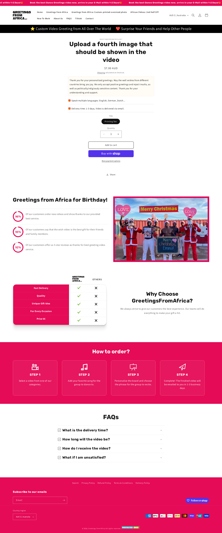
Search (75, 483)
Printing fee (111, 121)
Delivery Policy (143, 483)
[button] (193, 15)
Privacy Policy (88, 483)
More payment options (111, 161)
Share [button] (113, 174)
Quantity (111, 128)
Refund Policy (104, 483)
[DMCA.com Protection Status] (130, 528)
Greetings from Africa (96, 528)
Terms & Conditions (123, 483)
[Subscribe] (63, 500)
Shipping (101, 72)
